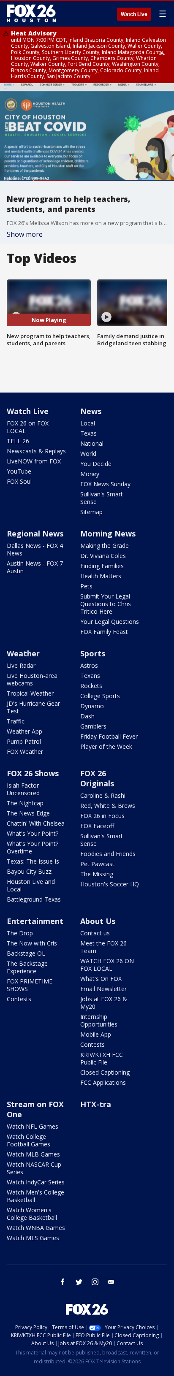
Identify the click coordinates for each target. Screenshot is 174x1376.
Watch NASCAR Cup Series (34, 1168)
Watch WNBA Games (36, 1228)
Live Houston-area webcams (32, 679)
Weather (23, 653)
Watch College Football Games (28, 1140)
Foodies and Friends (108, 854)
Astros (89, 665)
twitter (79, 1282)
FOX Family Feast (104, 632)
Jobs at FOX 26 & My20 (103, 1002)
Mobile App (95, 1034)
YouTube (19, 471)
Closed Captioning (105, 1072)
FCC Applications (103, 1082)
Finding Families (102, 566)
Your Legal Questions (109, 622)
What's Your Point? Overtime (32, 847)
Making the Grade (104, 546)
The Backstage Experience (27, 967)
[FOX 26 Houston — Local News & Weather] (31, 13)
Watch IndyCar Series (36, 1182)
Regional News (35, 533)
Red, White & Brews (107, 806)
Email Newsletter (103, 989)
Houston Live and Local (31, 885)
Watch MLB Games (33, 1154)
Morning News (108, 533)
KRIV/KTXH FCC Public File (101, 1058)
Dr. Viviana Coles (103, 556)
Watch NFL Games (32, 1126)
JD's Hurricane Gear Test (33, 707)
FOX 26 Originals (97, 778)
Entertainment (35, 921)
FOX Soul (19, 481)
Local (87, 423)
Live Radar (21, 665)
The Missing (96, 874)
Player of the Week (106, 746)
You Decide (95, 464)
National (91, 443)
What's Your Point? (32, 833)
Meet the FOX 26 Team (103, 947)
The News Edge (28, 813)
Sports (92, 653)
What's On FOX (101, 979)
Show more (25, 234)
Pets (86, 586)
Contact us (95, 933)
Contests (19, 999)
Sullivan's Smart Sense (101, 498)
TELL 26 (18, 441)
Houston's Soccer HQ (109, 884)
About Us (97, 921)
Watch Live (134, 14)
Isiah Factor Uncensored (23, 789)
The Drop (20, 933)
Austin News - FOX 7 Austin (35, 567)
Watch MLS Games (33, 1238)
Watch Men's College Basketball (35, 1196)
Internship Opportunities (98, 1020)
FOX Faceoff (97, 826)
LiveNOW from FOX (34, 461)
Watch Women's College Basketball (32, 1214)
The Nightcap (25, 803)
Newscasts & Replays (36, 451)
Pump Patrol (24, 741)
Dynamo (92, 706)
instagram (95, 1282)
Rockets (91, 686)
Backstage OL (26, 953)
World (88, 454)
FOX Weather (25, 752)
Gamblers (93, 726)
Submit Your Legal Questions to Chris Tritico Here (105, 603)
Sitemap (91, 512)
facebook (63, 1282)
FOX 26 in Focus (102, 816)
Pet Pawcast (97, 864)
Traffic (15, 721)
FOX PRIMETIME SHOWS (29, 985)
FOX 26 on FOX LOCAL (28, 427)
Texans (90, 676)
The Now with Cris (32, 943)
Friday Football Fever (109, 736)
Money (89, 474)
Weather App (24, 731)
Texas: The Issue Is (33, 861)
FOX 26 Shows (33, 773)
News (90, 411)
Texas (88, 433)
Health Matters (100, 576)
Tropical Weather (30, 693)
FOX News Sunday (105, 484)
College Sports (100, 696)
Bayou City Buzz (29, 871)
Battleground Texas (34, 899)
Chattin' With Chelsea (36, 823)
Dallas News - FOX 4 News (35, 549)
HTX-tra (95, 1104)
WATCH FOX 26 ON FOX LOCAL (107, 964)
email (111, 1282)
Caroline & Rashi (102, 795)
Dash (87, 716)
